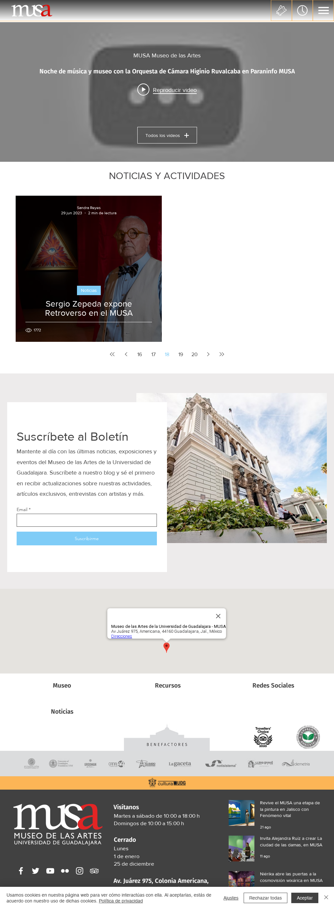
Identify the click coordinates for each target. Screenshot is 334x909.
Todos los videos (162, 135)
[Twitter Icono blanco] (35, 871)
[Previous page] (126, 354)
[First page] (112, 354)
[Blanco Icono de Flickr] (65, 871)
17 (153, 354)
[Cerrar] (326, 898)
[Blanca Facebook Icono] (21, 871)
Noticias (89, 290)
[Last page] (222, 354)
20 (194, 354)
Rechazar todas (265, 898)
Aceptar (305, 898)
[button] (323, 10)
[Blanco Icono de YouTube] (50, 871)
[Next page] (208, 354)
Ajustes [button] (230, 898)
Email (22, 509)
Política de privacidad (121, 900)
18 (167, 354)
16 (139, 354)
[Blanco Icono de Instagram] (79, 871)
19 (180, 354)
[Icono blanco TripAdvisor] (94, 871)
